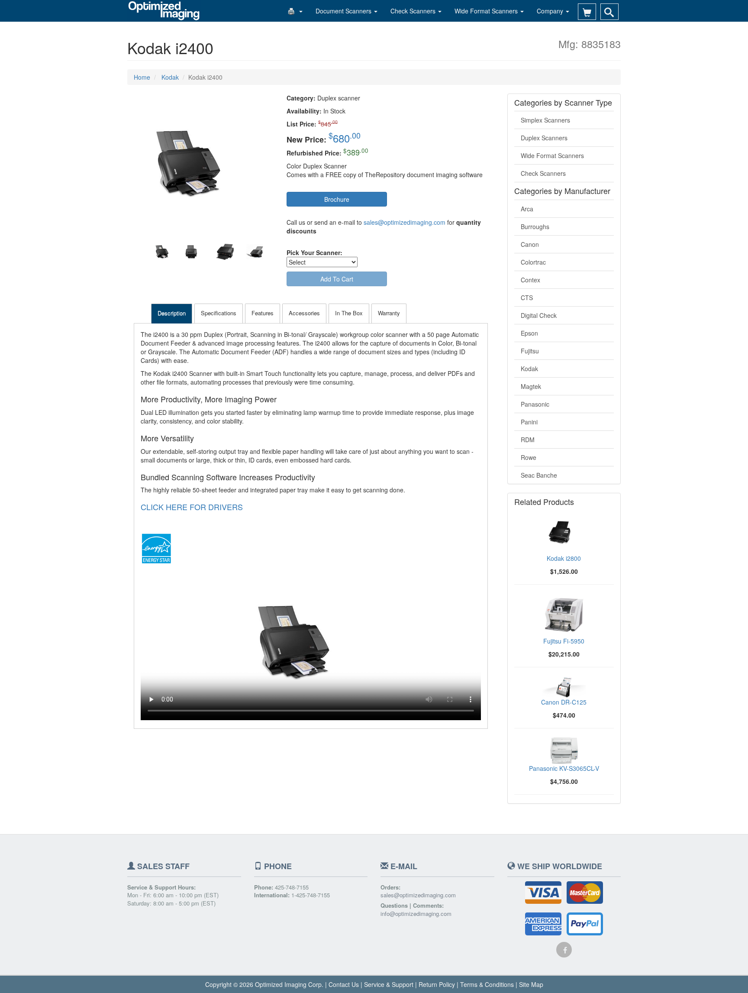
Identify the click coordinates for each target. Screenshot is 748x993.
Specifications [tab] (218, 313)
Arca (527, 208)
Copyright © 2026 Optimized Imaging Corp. (264, 984)
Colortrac (533, 262)
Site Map (531, 984)
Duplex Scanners (544, 137)
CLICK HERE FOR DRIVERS (192, 506)
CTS (527, 297)
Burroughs (535, 226)
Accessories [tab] (304, 313)
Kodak (529, 368)
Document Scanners (344, 10)
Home (142, 77)
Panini (529, 421)
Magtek (531, 386)
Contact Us (344, 984)
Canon (530, 244)
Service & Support (388, 984)
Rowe (528, 457)
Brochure (336, 199)
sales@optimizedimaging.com (404, 222)
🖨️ (292, 10)
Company (551, 10)
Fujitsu (530, 350)
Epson (529, 333)
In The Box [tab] (349, 313)
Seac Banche (539, 475)
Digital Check (539, 315)
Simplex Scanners (545, 120)
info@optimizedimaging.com (415, 914)
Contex (530, 279)
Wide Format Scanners (487, 10)
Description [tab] (172, 313)
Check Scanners (413, 10)
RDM (528, 439)
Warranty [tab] (389, 313)
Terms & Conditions (487, 984)
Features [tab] (262, 313)
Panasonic (535, 404)
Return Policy (437, 984)
